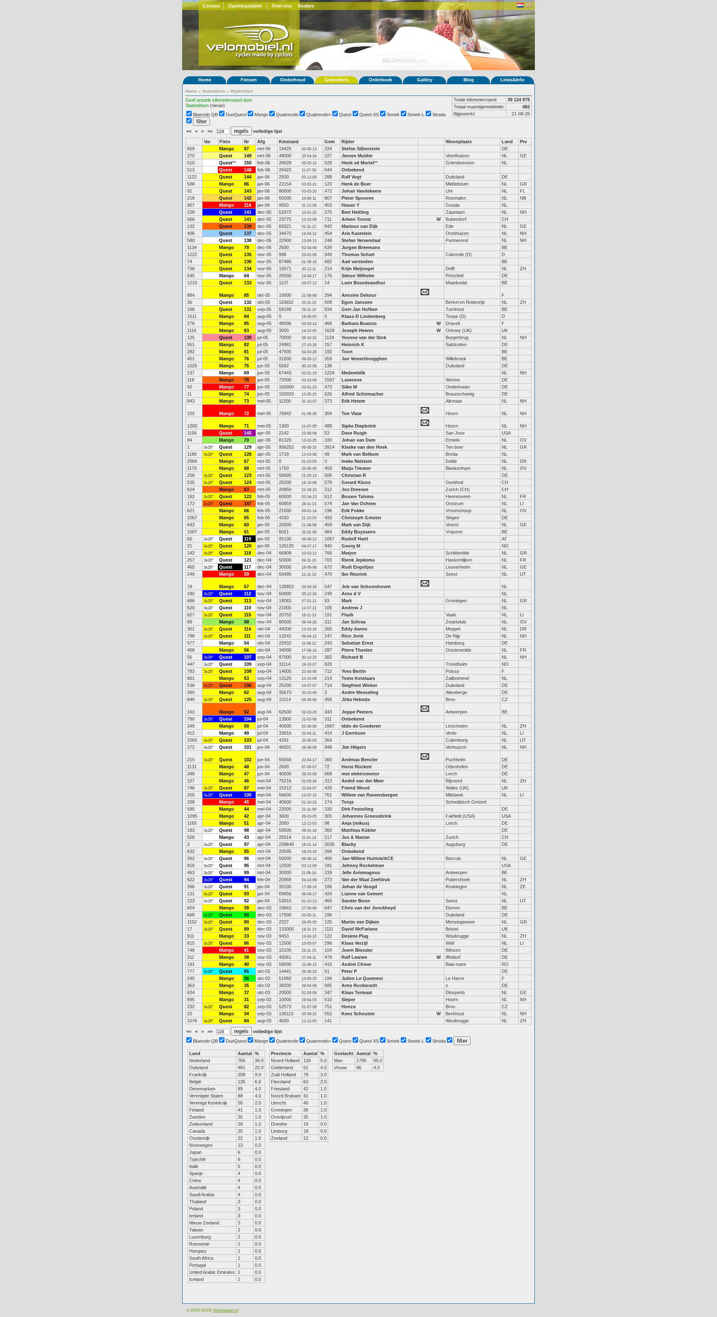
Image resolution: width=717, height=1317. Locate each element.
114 (247, 205)
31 (246, 999)
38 (246, 957)
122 (247, 496)
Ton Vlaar (351, 413)
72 (246, 413)
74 (246, 393)
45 (246, 801)
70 (246, 439)
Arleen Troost (356, 219)
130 (247, 337)
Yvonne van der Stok (363, 337)
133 (247, 282)
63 (246, 489)
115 (247, 614)
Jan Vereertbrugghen (364, 358)
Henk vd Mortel (357, 162)
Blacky (348, 844)
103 (247, 740)
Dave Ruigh (354, 432)
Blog (468, 79)
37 (246, 992)
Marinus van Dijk (359, 226)
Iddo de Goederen (361, 725)
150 (247, 162)
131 (247, 309)
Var (207, 141)
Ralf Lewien (354, 957)
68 (246, 468)
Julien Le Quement (362, 978)
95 (246, 865)
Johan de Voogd (359, 886)
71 (246, 425)
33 (246, 935)
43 (246, 837)
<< (189, 131)
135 (247, 254)
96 (246, 858)
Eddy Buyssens (358, 531)
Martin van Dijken (360, 921)
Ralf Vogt (351, 176)
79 (246, 247)
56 (246, 650)
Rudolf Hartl (354, 538)
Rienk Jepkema (358, 559)
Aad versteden (357, 261)
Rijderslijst (242, 91)
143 (247, 190)
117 (247, 566)
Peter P (349, 971)
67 (246, 461)
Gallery (424, 79)
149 (247, 155)
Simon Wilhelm (357, 275)
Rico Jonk (352, 635)
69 (246, 372)
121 (247, 559)
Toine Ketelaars (358, 678)
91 (246, 886)
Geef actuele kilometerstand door (218, 100)
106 (247, 685)
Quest (345, 114)
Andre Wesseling (359, 692)
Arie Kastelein (356, 233)
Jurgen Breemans (360, 247)
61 (246, 531)
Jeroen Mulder (357, 155)
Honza (348, 1006)
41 (246, 950)
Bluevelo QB (205, 114)
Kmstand (289, 141)
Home (204, 79)
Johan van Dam (358, 439)
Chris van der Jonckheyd (368, 907)
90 (246, 921)
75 (246, 365)
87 (246, 148)
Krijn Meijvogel (357, 268)
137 (247, 233)
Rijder (347, 141)
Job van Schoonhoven (366, 586)
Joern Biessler (357, 950)
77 (246, 386)
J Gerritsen (353, 733)
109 (247, 664)
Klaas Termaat (356, 992)
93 (246, 893)
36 (246, 978)
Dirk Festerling (357, 808)
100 (247, 794)
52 (246, 711)
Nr (246, 141)
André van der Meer (362, 780)
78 (246, 379)
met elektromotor (360, 773)
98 (246, 830)
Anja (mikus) (355, 823)
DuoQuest (236, 114)
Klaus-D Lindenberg (363, 316)
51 (246, 823)
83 (246, 330)
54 (246, 642)
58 (246, 621)
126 (247, 454)
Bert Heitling (355, 212)
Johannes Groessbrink (366, 816)
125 (247, 699)
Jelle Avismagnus (360, 872)
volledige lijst (267, 131)
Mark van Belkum (360, 454)
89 (246, 928)
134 (247, 268)
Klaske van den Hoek (364, 447)
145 (247, 432)
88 (246, 914)
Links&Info (512, 79)
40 (246, 964)
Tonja (347, 801)
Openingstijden (245, 5)
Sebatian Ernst (357, 642)
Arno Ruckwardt (359, 985)
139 (247, 226)
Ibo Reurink (354, 574)
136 (247, 261)
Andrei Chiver (356, 964)
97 (246, 844)
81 (246, 351)
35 (246, 985)
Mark (346, 600)
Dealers (306, 5)
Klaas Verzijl (354, 943)
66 (246, 510)
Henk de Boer (356, 183)
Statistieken (197, 105)
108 (247, 671)
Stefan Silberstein (360, 148)
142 (247, 197)
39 (246, 907)
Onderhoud (292, 79)
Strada (439, 114)
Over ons (282, 5)
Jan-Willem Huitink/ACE (367, 858)
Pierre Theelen (357, 650)
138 (247, 240)
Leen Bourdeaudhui (363, 282)
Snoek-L (415, 114)
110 (247, 607)
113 (247, 600)
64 (246, 275)
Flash (347, 614)
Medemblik (353, 372)
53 (246, 678)
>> (210, 131)
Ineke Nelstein (356, 461)
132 (247, 302)
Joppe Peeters (357, 711)
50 (246, 725)
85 (246, 295)
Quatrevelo (287, 114)
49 (246, 733)
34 (246, 1013)
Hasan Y (350, 205)
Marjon (349, 552)
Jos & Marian (355, 837)
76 (246, 358)
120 (247, 545)
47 (246, 773)
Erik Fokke (352, 510)
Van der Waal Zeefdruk (365, 879)
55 (246, 851)
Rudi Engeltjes (357, 566)
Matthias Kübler (358, 830)
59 (246, 574)
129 (247, 447)
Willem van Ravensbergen (369, 794)
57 (246, 586)
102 (247, 759)
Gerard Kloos (356, 482)
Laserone (351, 379)
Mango (261, 114)
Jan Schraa (353, 621)
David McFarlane (359, 928)
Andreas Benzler (359, 759)
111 (247, 635)
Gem (329, 141)
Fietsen (249, 79)
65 (246, 517)
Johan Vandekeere (361, 190)
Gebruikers (336, 79)
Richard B (352, 657)
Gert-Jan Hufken (360, 309)
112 (247, 593)
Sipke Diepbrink (358, 425)
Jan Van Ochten (358, 503)
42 (246, 816)
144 (247, 176)
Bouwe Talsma (357, 496)
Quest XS (369, 114)
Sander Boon (355, 900)
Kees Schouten (358, 1013)
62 (246, 692)
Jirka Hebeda (356, 699)
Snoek (393, 114)
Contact (211, 5)
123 (247, 475)
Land (507, 141)
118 (247, 552)
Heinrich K (352, 344)
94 (246, 879)
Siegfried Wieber (359, 685)
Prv (523, 141)
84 (246, 316)
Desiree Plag (354, 935)
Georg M (350, 545)
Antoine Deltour (358, 295)
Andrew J (351, 607)
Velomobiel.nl (225, 1310)
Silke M (349, 386)
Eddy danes (354, 628)
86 (246, 183)
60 (246, 524)
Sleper (348, 999)
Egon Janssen (357, 302)
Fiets (224, 141)
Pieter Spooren (357, 197)
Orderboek (380, 79)
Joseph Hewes (357, 330)
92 (246, 900)
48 (246, 766)
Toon (347, 351)
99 (246, 872)
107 (247, 657)
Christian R (353, 475)
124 (247, 482)
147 (247, 503)
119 (247, 538)
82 (246, 344)
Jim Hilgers (353, 747)
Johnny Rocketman (362, 865)
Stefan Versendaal (360, 240)
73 (246, 400)
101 (247, 747)
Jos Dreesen (354, 489)
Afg (261, 141)
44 (246, 808)
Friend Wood (355, 787)
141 (247, 212)
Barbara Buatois (359, 323)
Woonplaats (459, 141)
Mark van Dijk (356, 524)
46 (246, 780)
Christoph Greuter (361, 517)
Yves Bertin (353, 671)
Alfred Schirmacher (363, 393)
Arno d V (351, 593)
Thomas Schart (358, 254)
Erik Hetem (353, 400)
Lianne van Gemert (362, 893)
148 (247, 169)
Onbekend (352, 169)
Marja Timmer (356, 468)
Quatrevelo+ (318, 114)
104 (247, 718)
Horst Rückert (356, 766)
